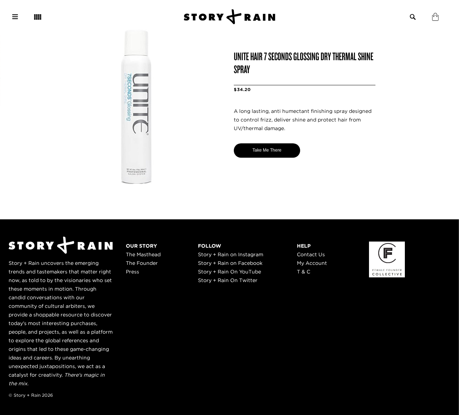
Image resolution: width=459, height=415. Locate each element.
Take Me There (266, 150)
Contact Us (311, 254)
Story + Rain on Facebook (230, 263)
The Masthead (143, 254)
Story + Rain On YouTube (229, 272)
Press (132, 272)
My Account (312, 263)
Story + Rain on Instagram (230, 254)
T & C (303, 272)
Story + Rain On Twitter (227, 280)
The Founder (142, 263)
